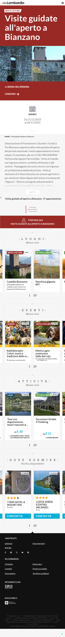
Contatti (8, 569)
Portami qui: (32, 222)
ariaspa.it (8, 543)
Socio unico (37, 564)
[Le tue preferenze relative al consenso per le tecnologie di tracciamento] (62, 634)
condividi (10, 94)
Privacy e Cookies (40, 569)
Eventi (7, 136)
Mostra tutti (32, 243)
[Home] (13, 2)
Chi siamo (9, 564)
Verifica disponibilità (32, 464)
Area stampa (10, 573)
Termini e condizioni (41, 573)
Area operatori (39, 543)
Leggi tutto (32, 192)
